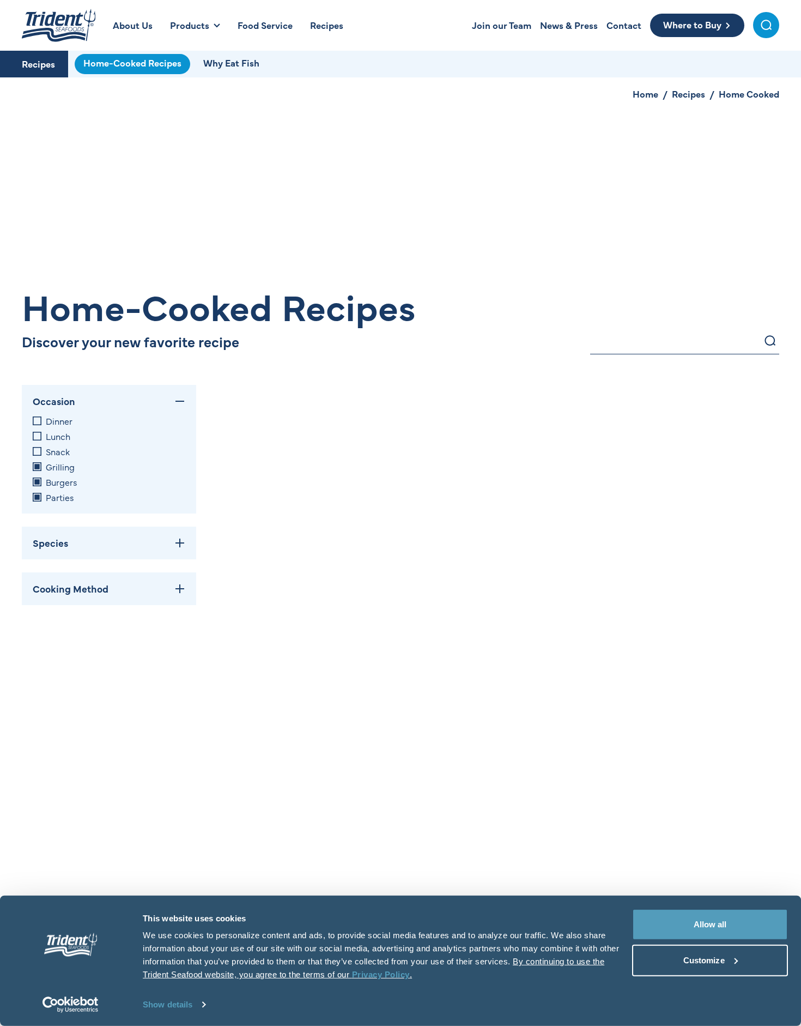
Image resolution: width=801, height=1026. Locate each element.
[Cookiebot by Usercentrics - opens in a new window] (70, 1005)
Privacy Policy (381, 974)
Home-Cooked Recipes (132, 62)
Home (645, 93)
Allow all (710, 924)
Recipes (38, 63)
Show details (167, 1004)
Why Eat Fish (231, 62)
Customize (704, 959)
